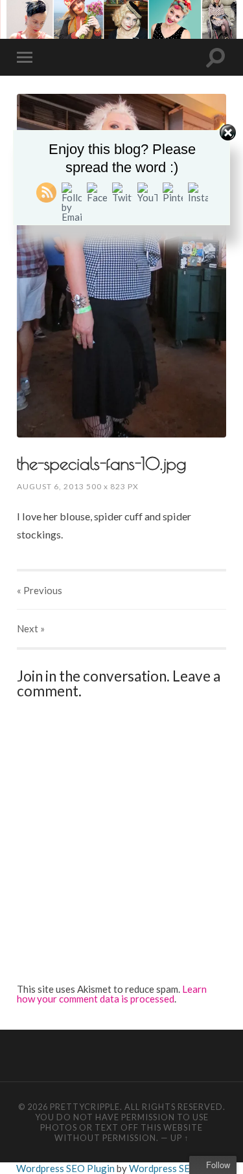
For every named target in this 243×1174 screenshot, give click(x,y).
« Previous (39, 590)
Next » (31, 628)
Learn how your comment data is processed (112, 993)
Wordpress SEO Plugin (66, 1168)
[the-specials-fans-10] (121, 265)
